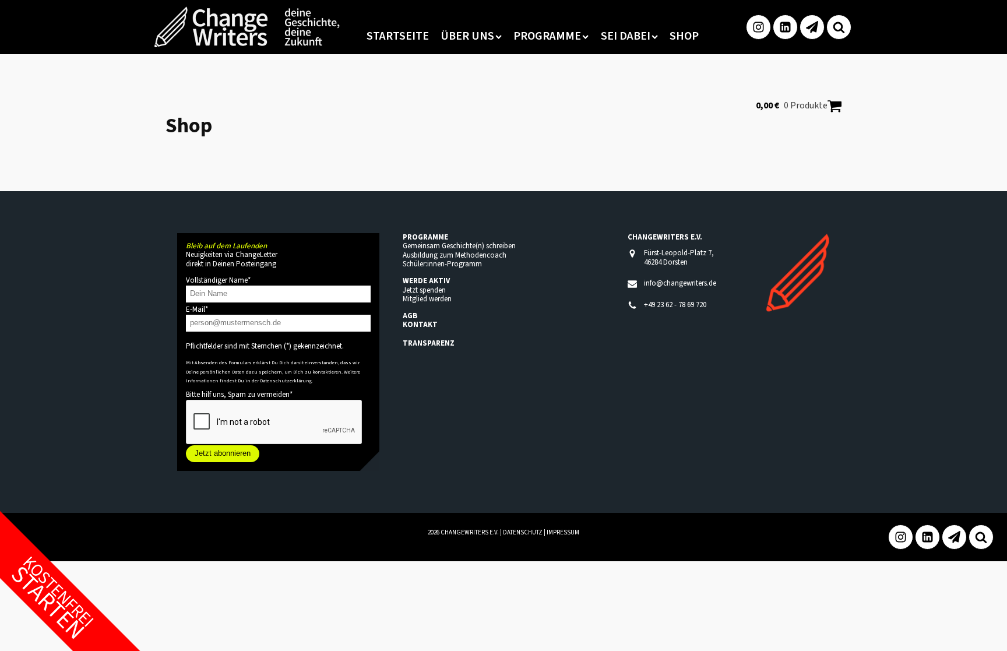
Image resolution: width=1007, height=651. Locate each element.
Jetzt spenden (424, 290)
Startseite (398, 36)
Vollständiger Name (218, 280)
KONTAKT (420, 324)
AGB (410, 316)
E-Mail (197, 309)
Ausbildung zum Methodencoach (454, 255)
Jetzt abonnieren (223, 453)
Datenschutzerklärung (286, 380)
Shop (684, 36)
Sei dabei (625, 36)
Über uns (467, 36)
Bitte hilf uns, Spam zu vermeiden (239, 394)
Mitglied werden (427, 299)
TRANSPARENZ (429, 343)
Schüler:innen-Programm (442, 264)
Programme (547, 36)
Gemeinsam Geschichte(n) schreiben (459, 246)
